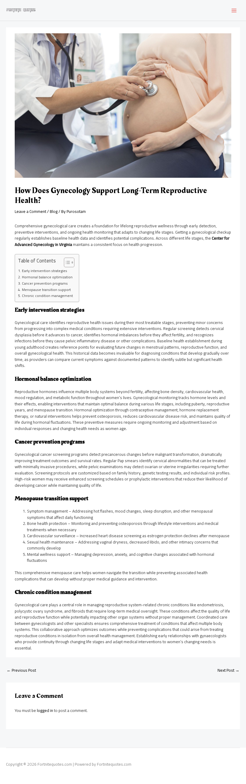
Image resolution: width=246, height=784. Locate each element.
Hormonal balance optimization (47, 277)
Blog (54, 211)
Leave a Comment (30, 211)
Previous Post (21, 670)
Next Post (228, 670)
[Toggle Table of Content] (66, 262)
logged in (45, 710)
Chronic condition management (47, 296)
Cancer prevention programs (45, 283)
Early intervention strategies (44, 271)
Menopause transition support (46, 290)
